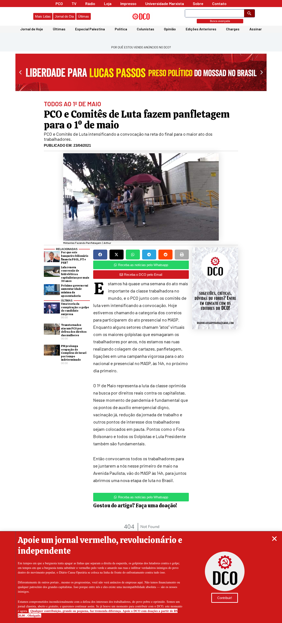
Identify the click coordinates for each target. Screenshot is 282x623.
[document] (141, 311)
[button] (274, 538)
